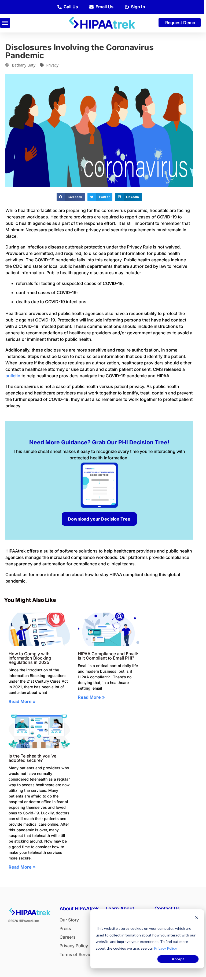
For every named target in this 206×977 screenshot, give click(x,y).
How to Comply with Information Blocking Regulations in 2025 (30, 658)
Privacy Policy (165, 948)
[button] (5, 23)
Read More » (22, 701)
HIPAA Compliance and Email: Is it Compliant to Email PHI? (108, 656)
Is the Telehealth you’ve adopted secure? (32, 758)
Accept (178, 959)
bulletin (12, 375)
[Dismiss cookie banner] (196, 918)
